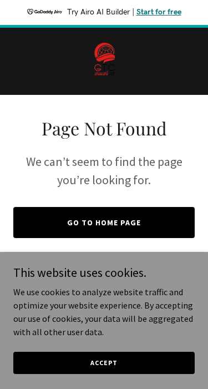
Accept (103, 362)
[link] (104, 61)
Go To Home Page (104, 223)
